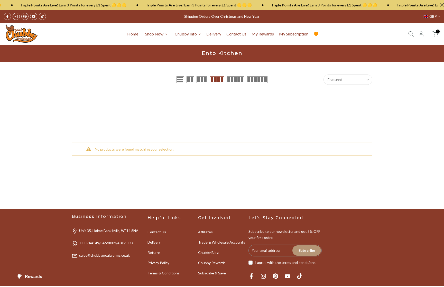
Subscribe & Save (212, 273)
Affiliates (205, 232)
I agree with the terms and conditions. (285, 262)
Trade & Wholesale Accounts (221, 242)
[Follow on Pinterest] (25, 16)
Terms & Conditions (163, 273)
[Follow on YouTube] (33, 16)
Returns (154, 252)
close (441, 5)
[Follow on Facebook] (7, 16)
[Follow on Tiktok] (42, 16)
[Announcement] (65, 5)
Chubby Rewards (212, 263)
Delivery (154, 242)
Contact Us (156, 232)
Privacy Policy (158, 263)
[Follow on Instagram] (16, 16)
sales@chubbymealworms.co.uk (104, 255)
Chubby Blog (208, 252)
